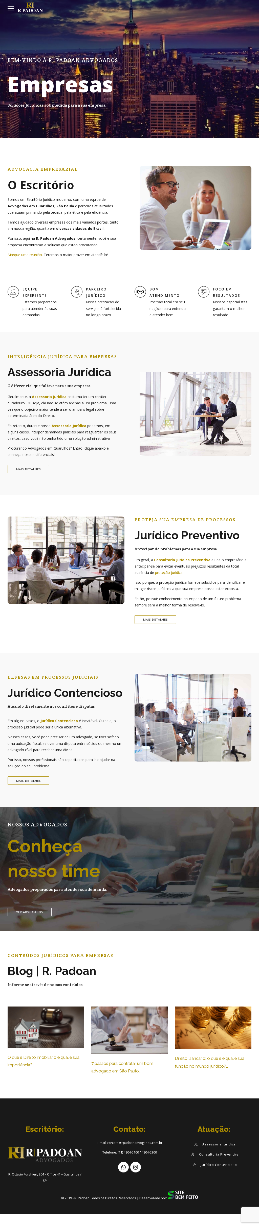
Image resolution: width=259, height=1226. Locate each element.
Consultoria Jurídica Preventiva (182, 559)
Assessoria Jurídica (49, 396)
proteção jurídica (169, 572)
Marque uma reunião (25, 254)
